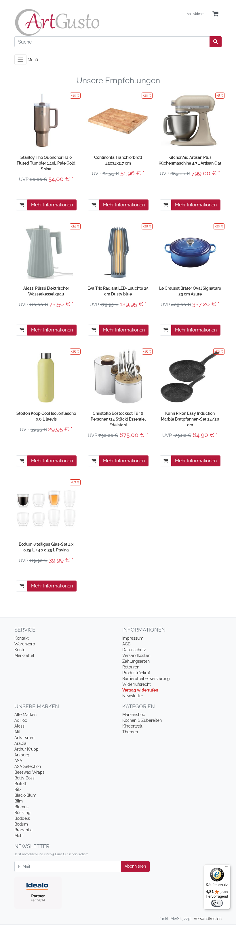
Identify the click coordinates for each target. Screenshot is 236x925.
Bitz (17, 789)
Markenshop (133, 714)
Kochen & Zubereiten (142, 720)
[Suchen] (216, 41)
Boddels (22, 818)
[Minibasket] (215, 14)
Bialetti (20, 783)
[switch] (217, 903)
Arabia (20, 743)
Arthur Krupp (26, 749)
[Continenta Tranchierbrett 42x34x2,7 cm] (118, 120)
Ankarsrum (24, 737)
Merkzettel (24, 655)
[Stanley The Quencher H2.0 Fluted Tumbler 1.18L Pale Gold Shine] (46, 120)
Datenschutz (134, 649)
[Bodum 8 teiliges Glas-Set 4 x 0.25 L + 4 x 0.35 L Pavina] (46, 507)
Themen (130, 732)
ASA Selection (27, 766)
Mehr (19, 835)
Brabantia (23, 830)
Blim (18, 801)
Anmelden (194, 14)
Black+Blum (25, 795)
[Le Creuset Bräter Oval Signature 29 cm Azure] (190, 251)
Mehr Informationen (52, 205)
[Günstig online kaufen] (64, 22)
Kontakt (21, 638)
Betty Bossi (24, 778)
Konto (19, 649)
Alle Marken (25, 714)
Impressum (132, 638)
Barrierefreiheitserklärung (146, 678)
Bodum (21, 824)
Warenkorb (24, 644)
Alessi (19, 726)
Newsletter (132, 696)
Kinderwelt (132, 726)
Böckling (22, 812)
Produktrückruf (136, 672)
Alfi (17, 732)
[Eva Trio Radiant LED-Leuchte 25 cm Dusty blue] (118, 251)
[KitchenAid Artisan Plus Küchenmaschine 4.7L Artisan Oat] (190, 120)
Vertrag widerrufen (140, 690)
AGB (126, 644)
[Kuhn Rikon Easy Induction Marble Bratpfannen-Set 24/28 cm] (190, 376)
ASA (18, 760)
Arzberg (21, 755)
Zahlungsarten (136, 661)
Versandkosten (136, 655)
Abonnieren (135, 866)
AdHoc (20, 720)
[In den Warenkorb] (22, 204)
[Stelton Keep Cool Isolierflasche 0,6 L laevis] (46, 376)
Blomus (21, 807)
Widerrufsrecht (136, 684)
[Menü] (226, 867)
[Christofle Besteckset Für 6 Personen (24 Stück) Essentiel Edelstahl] (118, 376)
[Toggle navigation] (20, 59)
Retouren (130, 667)
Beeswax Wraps (29, 772)
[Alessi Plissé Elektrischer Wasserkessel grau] (46, 251)
